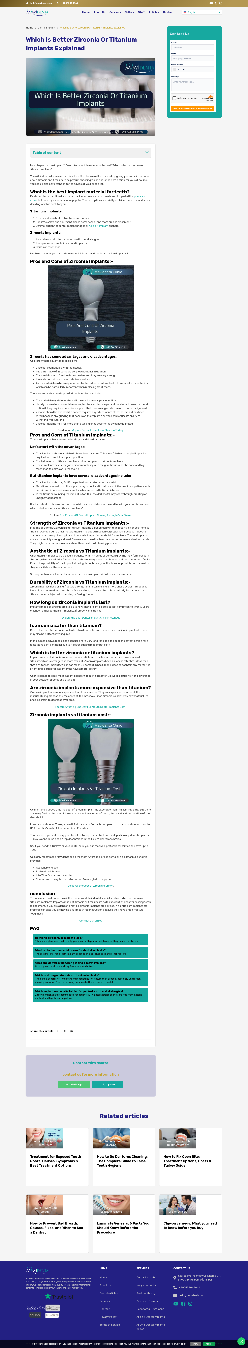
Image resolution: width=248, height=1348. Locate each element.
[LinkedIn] (71, 1031)
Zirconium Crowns (147, 1301)
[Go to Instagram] (220, 3)
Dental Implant (46, 27)
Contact (168, 12)
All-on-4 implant (98, 225)
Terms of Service (110, 1324)
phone (111, 1084)
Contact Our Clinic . (90, 920)
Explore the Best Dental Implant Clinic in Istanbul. (90, 617)
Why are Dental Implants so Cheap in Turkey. (98, 430)
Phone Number (177, 64)
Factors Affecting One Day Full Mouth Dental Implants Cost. (90, 707)
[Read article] (44, 1138)
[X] (64, 1031)
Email (174, 53)
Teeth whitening (146, 1293)
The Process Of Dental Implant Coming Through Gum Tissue (95, 515)
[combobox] (176, 69)
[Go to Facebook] (216, 3)
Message (175, 76)
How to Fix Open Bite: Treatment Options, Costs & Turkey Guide (187, 1161)
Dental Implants (145, 1277)
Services (115, 12)
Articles (154, 12)
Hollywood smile (146, 1285)
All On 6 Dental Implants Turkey (150, 1326)
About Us (99, 12)
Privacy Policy (108, 1316)
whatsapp (76, 1084)
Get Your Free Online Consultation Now (193, 108)
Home (86, 12)
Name (174, 42)
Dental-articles (109, 1293)
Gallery (129, 12)
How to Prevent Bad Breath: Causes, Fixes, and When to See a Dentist (56, 1227)
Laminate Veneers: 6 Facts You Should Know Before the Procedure (123, 1227)
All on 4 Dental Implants (150, 1316)
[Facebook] (57, 1031)
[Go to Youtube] (211, 3)
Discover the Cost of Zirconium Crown (90, 885)
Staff (141, 12)
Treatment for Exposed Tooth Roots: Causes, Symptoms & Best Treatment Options (55, 1161)
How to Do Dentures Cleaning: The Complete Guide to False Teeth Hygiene (122, 1161)
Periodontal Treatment (150, 1309)
